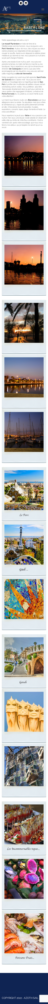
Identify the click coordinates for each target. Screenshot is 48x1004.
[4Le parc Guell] (24, 494)
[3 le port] (24, 436)
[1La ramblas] (24, 327)
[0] (24, 160)
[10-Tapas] (24, 828)
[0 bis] (24, 269)
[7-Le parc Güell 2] (24, 661)
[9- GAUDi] (24, 770)
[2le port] (24, 381)
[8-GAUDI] (24, 716)
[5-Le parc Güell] (24, 549)
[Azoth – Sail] (8, 9)
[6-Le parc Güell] (24, 603)
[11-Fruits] (24, 883)
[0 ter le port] (24, 214)
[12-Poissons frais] (24, 937)
